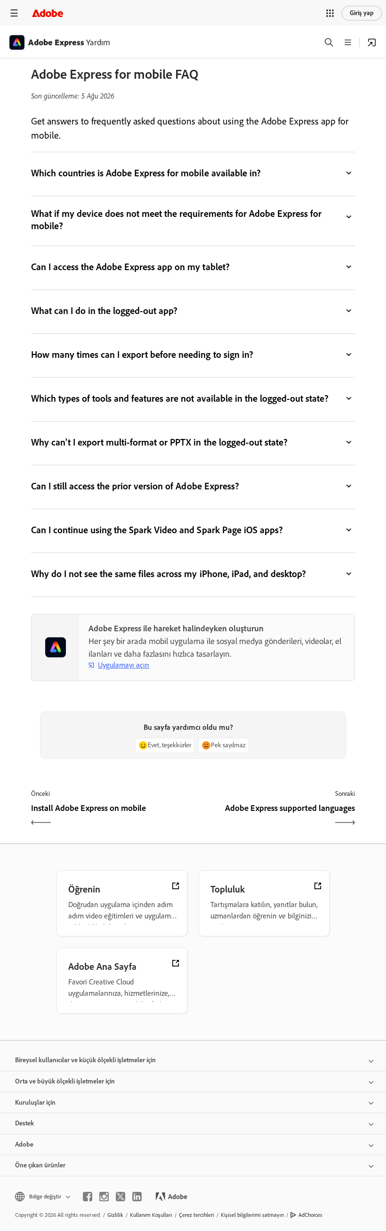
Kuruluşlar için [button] (35, 1103)
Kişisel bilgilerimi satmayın (252, 1215)
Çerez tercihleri (196, 1215)
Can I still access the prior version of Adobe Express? (135, 486)
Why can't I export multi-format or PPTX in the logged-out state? (159, 442)
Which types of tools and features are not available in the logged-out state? (180, 398)
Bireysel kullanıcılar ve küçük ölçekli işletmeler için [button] (85, 1060)
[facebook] (87, 1196)
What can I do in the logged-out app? (104, 310)
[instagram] (104, 1196)
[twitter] (120, 1196)
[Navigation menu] (14, 13)
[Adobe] (47, 13)
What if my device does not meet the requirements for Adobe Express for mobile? (176, 219)
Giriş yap (362, 13)
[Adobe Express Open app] (372, 42)
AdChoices (310, 1215)
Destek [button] (24, 1123)
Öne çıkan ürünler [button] (40, 1165)
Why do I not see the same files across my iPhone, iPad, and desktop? (168, 573)
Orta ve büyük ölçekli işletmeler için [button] (65, 1081)
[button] (330, 13)
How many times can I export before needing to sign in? (142, 354)
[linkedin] (137, 1196)
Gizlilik (115, 1215)
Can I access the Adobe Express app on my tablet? (130, 267)
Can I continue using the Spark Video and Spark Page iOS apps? (157, 530)
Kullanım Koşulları (151, 1215)
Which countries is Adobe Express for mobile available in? (146, 173)
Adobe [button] (24, 1144)
